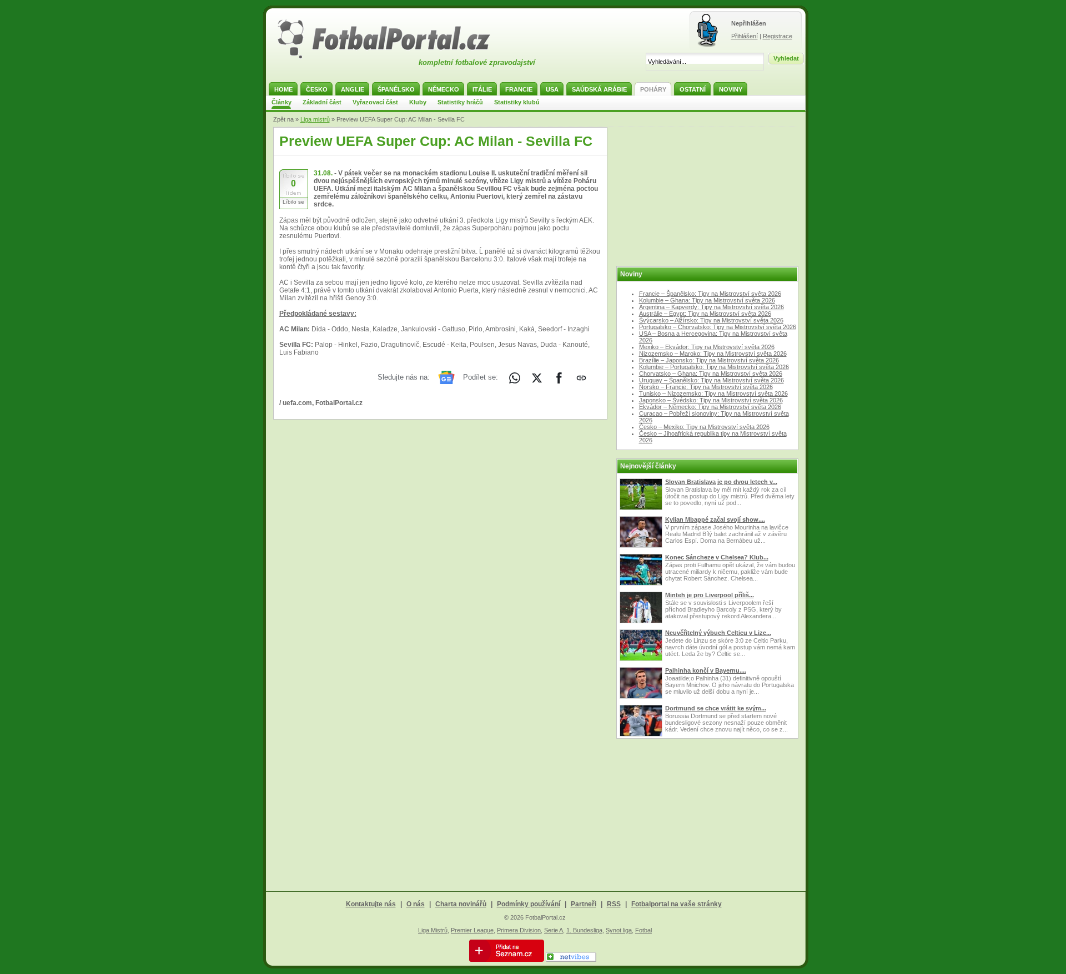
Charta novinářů (460, 904)
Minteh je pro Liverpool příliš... (709, 595)
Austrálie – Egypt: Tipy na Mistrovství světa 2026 (705, 313)
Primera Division (519, 930)
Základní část (322, 102)
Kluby (417, 102)
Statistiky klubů (517, 102)
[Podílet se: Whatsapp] (515, 378)
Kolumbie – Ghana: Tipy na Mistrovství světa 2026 (707, 300)
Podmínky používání (528, 904)
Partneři (583, 904)
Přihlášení (744, 36)
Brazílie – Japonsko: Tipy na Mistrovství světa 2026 (709, 360)
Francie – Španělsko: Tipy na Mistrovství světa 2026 (710, 293)
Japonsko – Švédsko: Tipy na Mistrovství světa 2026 (711, 400)
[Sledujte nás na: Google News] (446, 377)
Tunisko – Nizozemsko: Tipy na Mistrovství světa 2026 (713, 393)
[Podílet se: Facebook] (559, 378)
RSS (614, 904)
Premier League (472, 930)
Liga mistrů (315, 119)
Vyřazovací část (375, 102)
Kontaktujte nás (371, 904)
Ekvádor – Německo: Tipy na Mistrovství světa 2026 (710, 406)
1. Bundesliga (584, 930)
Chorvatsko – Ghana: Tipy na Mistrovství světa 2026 (710, 373)
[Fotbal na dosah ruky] (393, 57)
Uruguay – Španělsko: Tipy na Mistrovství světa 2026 (711, 380)
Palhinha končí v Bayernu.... (705, 670)
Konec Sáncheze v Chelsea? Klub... (716, 557)
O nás (415, 904)
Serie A (553, 930)
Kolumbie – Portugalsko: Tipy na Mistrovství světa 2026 (714, 367)
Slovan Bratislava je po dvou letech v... (721, 481)
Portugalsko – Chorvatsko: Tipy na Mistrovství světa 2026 (717, 327)
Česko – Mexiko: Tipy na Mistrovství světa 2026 (704, 426)
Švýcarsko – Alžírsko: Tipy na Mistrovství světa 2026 (711, 320)
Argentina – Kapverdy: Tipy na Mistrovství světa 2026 (711, 307)
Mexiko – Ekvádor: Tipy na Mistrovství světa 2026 (707, 347)
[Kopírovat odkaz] (581, 378)
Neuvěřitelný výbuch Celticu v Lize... (718, 632)
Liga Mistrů (432, 930)
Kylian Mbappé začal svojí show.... (715, 519)
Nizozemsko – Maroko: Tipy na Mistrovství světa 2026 (713, 353)
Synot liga (619, 930)
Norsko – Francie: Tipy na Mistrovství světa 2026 (706, 386)
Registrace (777, 36)
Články (281, 102)
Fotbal (643, 930)
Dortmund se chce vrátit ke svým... (715, 708)
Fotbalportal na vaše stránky (676, 904)
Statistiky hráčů (460, 102)
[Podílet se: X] (537, 378)
